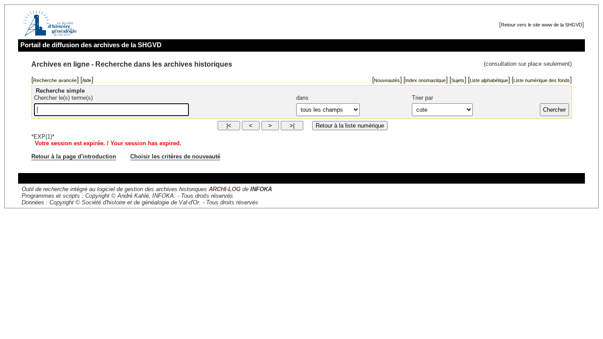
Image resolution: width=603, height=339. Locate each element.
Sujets (457, 80)
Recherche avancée (55, 80)
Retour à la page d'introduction (73, 156)
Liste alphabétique (489, 80)
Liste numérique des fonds (541, 80)
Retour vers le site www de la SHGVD (541, 24)
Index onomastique (425, 80)
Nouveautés (387, 80)
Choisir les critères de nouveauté (175, 156)
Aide (86, 80)
